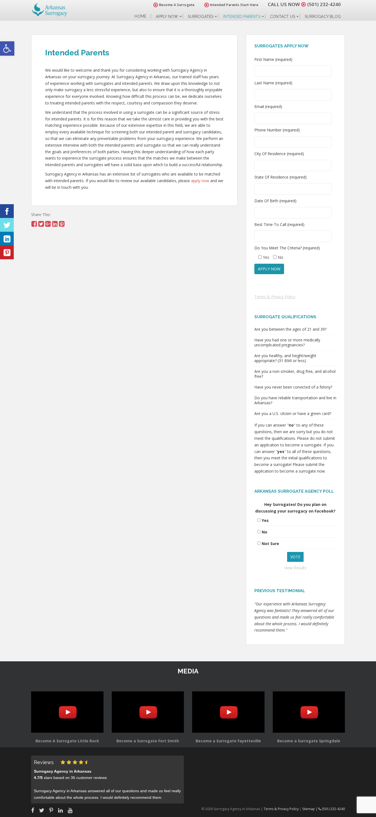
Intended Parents (241, 16)
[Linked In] (7, 239)
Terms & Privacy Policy (274, 296)
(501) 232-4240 (324, 4)
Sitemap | (310, 809)
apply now (200, 180)
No (264, 532)
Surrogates (200, 16)
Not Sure (270, 543)
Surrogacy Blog (323, 16)
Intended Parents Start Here (233, 4)
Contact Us (282, 16)
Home (140, 16)
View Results (295, 567)
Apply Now (167, 16)
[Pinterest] (7, 252)
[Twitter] (7, 225)
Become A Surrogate (176, 4)
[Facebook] (7, 211)
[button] (7, 48)
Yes (265, 520)
